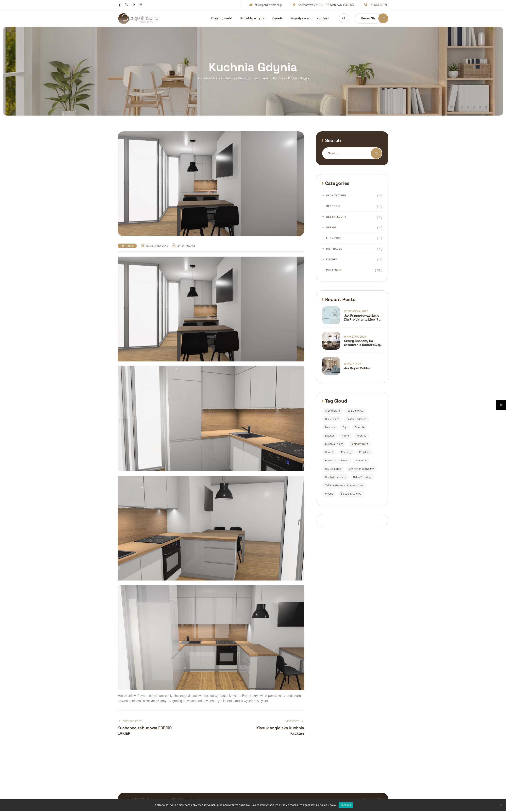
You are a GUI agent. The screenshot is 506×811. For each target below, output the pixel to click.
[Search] (344, 18)
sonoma (361, 460)
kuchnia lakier (334, 443)
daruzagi (188, 245)
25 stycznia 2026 (356, 311)
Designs (330, 427)
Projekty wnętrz (252, 18)
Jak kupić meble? (357, 368)
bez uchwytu (355, 410)
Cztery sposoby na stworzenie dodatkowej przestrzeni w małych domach (362, 343)
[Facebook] (120, 5)
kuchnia (361, 435)
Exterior (329, 435)
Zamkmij (346, 804)
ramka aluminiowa (336, 460)
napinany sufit (359, 443)
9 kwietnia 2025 (355, 336)
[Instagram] (141, 5)
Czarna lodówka (356, 419)
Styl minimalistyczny (361, 468)
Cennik (277, 18)
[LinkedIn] (134, 5)
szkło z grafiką (362, 477)
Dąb (345, 427)
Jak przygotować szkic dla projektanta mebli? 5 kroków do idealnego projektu (362, 318)
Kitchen (332, 259)
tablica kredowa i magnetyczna (344, 485)
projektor (364, 452)
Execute (360, 427)
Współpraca (300, 18)
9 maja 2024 (353, 364)
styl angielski (333, 468)
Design (331, 227)
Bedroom (333, 206)
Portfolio (127, 245)
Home (345, 435)
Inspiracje (334, 248)
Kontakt (323, 18)
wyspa (329, 493)
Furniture (333, 238)
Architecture (336, 195)
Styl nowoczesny (335, 477)
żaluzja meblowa (351, 493)
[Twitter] (127, 5)
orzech (329, 452)
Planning (346, 452)
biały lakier (332, 419)
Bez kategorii (336, 216)
